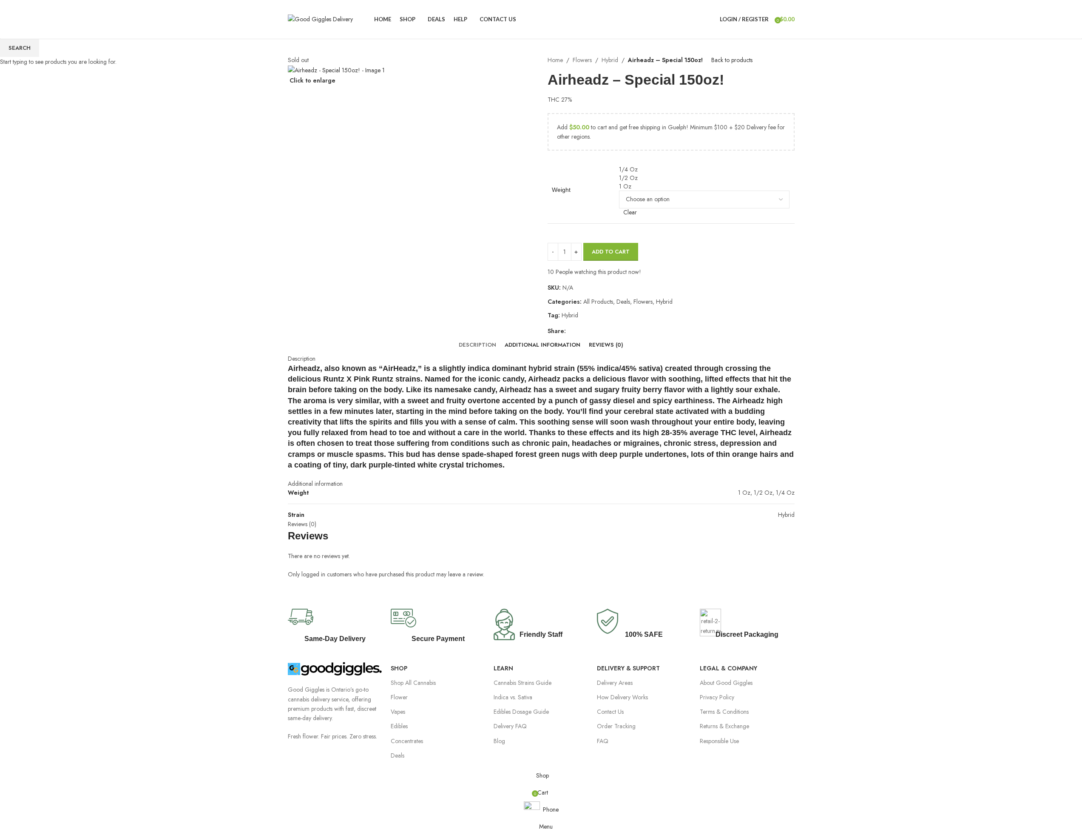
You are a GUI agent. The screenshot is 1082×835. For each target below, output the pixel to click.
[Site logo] (320, 18)
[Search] (711, 19)
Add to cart (611, 252)
